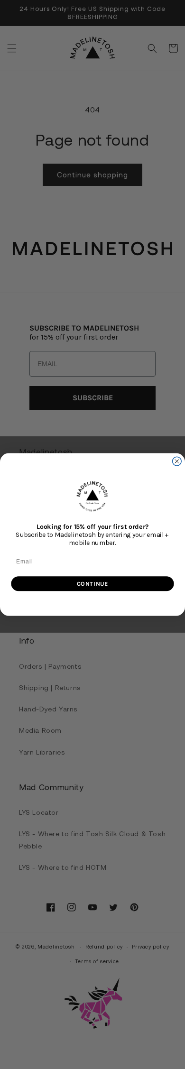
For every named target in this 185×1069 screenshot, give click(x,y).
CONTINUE (92, 583)
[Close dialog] (176, 461)
